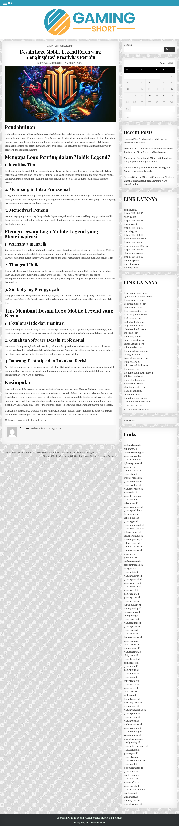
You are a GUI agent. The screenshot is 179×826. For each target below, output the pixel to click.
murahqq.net (131, 231)
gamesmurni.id (132, 623)
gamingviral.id (132, 717)
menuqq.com (131, 267)
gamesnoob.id (131, 749)
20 (149, 95)
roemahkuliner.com (135, 304)
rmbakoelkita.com (134, 322)
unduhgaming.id (133, 724)
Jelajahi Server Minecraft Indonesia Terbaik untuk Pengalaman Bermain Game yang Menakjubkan (149, 181)
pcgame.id (129, 554)
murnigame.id (131, 681)
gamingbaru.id (132, 713)
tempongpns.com (134, 300)
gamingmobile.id (133, 510)
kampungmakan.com (135, 314)
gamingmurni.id (133, 579)
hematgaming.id (133, 637)
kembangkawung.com (136, 351)
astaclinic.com (132, 394)
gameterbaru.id (132, 496)
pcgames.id (130, 557)
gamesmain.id (131, 630)
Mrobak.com (131, 333)
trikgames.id (131, 503)
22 (164, 95)
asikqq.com (130, 209)
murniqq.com (131, 264)
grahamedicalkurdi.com (137, 401)
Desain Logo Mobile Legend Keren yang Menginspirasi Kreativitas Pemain (60, 54)
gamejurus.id (131, 670)
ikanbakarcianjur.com (136, 358)
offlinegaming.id (133, 546)
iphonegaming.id (133, 536)
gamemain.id (131, 666)
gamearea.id (131, 688)
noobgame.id (131, 793)
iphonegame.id (132, 532)
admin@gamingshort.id (51, 63)
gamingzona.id (132, 601)
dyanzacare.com (133, 405)
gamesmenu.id (132, 619)
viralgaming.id (132, 742)
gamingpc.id (131, 521)
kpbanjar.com (131, 369)
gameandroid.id (132, 456)
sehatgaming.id (132, 735)
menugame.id (131, 706)
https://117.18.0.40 (133, 257)
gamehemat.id (132, 659)
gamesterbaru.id (133, 489)
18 (134, 95)
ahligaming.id (131, 644)
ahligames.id (131, 655)
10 (127, 89)
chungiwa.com (132, 354)
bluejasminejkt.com (135, 329)
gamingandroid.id (134, 525)
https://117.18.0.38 (133, 242)
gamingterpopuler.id (136, 746)
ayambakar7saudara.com (138, 296)
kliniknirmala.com (134, 376)
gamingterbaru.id (134, 528)
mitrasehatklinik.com (136, 365)
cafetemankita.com (134, 340)
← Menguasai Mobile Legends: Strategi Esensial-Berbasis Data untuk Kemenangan (48, 452)
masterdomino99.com (136, 246)
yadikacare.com (133, 391)
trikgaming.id (131, 517)
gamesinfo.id (131, 474)
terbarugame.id (132, 561)
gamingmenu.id (132, 586)
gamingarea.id (132, 597)
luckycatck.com (132, 318)
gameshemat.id (132, 651)
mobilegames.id (133, 478)
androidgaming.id (134, 452)
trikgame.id (130, 449)
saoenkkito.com (133, 307)
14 (157, 89)
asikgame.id (130, 695)
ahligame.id (130, 691)
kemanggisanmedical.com (138, 372)
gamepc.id (129, 467)
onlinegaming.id (133, 550)
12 (142, 89)
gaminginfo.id (131, 572)
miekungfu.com (132, 336)
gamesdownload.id (134, 760)
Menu (10, 3)
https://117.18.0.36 (133, 213)
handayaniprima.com (135, 311)
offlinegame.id (132, 543)
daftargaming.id (133, 731)
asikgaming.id (131, 615)
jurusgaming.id (132, 604)
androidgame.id (132, 445)
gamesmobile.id (133, 481)
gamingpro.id (131, 721)
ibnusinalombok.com (135, 398)
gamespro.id (131, 753)
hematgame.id (132, 699)
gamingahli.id (131, 594)
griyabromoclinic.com (136, 409)
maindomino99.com (135, 238)
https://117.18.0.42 (133, 228)
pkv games (130, 420)
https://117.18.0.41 (133, 235)
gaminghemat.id (133, 575)
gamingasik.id (131, 590)
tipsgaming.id (131, 514)
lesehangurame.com (135, 293)
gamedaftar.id (131, 782)
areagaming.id (132, 612)
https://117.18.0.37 (133, 249)
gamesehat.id (131, 786)
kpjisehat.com (132, 362)
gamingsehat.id (132, 728)
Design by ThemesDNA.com (89, 822)
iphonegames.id (133, 463)
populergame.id (133, 804)
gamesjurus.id (132, 626)
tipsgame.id (130, 568)
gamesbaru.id (131, 757)
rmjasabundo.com (134, 343)
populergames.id (133, 768)
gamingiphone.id (133, 507)
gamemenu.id (131, 673)
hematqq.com (131, 260)
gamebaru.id (131, 771)
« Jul (126, 117)
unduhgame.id (132, 800)
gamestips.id (131, 492)
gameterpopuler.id (134, 789)
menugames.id (132, 648)
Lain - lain (54, 45)
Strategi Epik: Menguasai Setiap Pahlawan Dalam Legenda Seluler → (81, 456)
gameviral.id (131, 778)
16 (171, 89)
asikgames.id (131, 662)
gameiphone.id (132, 459)
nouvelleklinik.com (134, 380)
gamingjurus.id (132, 583)
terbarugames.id (133, 565)
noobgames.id (131, 775)
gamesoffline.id (132, 485)
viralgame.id (131, 796)
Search (128, 45)
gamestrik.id (131, 499)
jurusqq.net (130, 224)
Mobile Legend (66, 45)
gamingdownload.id (135, 710)
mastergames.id (133, 702)
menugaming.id (132, 608)
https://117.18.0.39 (133, 220)
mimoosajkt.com (133, 347)
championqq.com (133, 253)
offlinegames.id (132, 470)
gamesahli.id (131, 633)
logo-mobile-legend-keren (31, 420)
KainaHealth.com (133, 383)
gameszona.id (131, 641)
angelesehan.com (133, 325)
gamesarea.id (131, 684)
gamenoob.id (131, 764)
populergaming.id (134, 739)
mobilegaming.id (133, 539)
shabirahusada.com (134, 387)
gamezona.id (131, 677)
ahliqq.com (130, 217)
